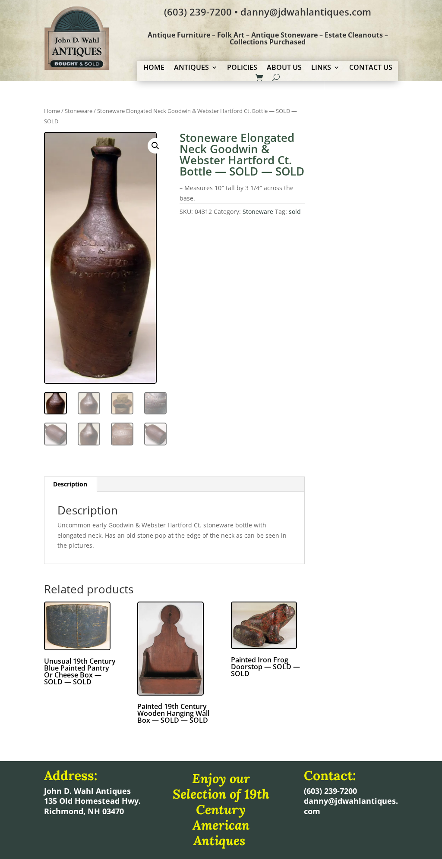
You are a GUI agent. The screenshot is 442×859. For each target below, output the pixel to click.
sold (295, 211)
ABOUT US (284, 68)
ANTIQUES (191, 68)
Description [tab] (70, 484)
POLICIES (242, 68)
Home (52, 111)
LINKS (321, 68)
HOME (153, 68)
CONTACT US (370, 68)
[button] (155, 146)
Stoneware (78, 111)
